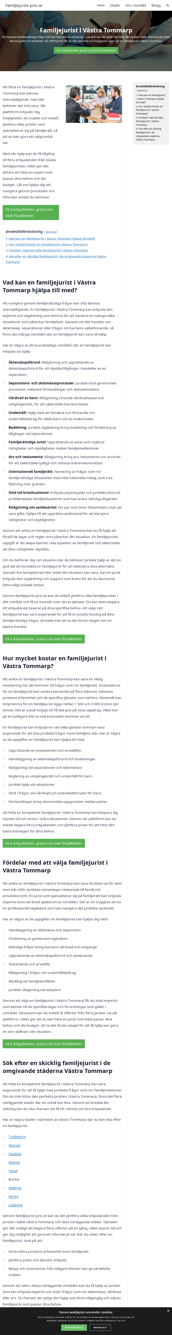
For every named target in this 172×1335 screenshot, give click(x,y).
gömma (51, 232)
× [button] (168, 1311)
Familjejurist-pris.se (23, 5)
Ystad (13, 1170)
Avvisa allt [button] (100, 1327)
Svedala (15, 1153)
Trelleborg (17, 1136)
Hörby (14, 1196)
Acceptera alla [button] (74, 1327)
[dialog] (86, 1321)
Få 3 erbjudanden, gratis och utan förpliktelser (86, 50)
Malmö (14, 1162)
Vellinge (15, 1187)
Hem (101, 5)
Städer (115, 5)
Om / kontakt (135, 5)
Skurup (14, 1145)
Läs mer (121, 1320)
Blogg (156, 5)
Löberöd (16, 1205)
